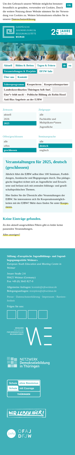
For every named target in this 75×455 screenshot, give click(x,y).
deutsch (44, 145)
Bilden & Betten (25, 65)
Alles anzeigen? (11, 234)
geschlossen (10, 150)
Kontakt (22, 77)
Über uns (9, 77)
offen (7, 145)
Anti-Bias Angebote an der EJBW (23, 99)
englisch (44, 150)
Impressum (48, 296)
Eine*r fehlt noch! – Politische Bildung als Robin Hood (35, 94)
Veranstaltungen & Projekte (20, 71)
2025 (6, 123)
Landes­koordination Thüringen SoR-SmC (27, 89)
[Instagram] (22, 314)
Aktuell (8, 65)
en (70, 65)
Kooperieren (34, 84)
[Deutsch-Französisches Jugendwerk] (23, 434)
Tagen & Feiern (46, 65)
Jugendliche (46, 126)
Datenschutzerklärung (23, 19)
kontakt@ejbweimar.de (44, 287)
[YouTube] (32, 314)
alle (41, 114)
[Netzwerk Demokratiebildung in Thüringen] (28, 362)
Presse (10, 296)
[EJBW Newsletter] (42, 314)
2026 (6, 119)
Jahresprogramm (14, 84)
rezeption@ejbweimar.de (43, 291)
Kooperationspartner (56, 84)
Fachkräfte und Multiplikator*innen (50, 121)
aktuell (7, 114)
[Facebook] (11, 314)
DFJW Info (45, 71)
